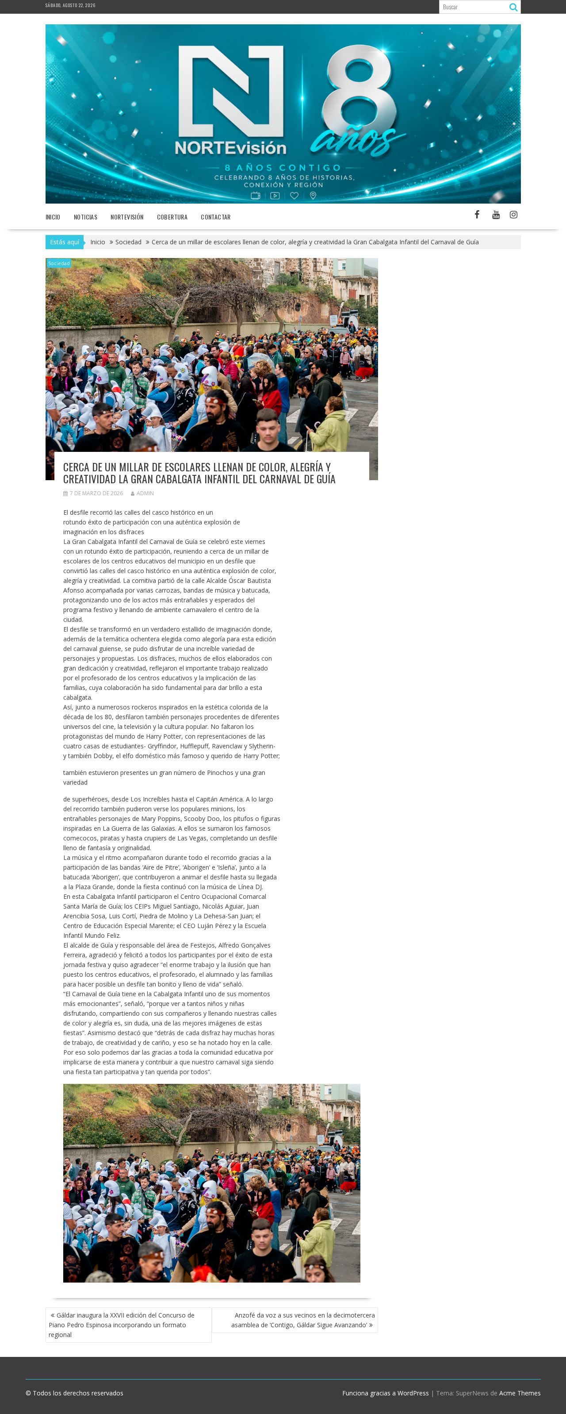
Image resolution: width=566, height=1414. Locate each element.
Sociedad (59, 263)
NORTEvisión (127, 216)
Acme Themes (520, 1393)
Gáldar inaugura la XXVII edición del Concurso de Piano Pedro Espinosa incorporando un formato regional (122, 1325)
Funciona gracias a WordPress (385, 1393)
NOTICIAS (85, 216)
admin (145, 493)
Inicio (53, 216)
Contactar (216, 216)
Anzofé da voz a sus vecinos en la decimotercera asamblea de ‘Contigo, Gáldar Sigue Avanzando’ (303, 1320)
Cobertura (172, 216)
